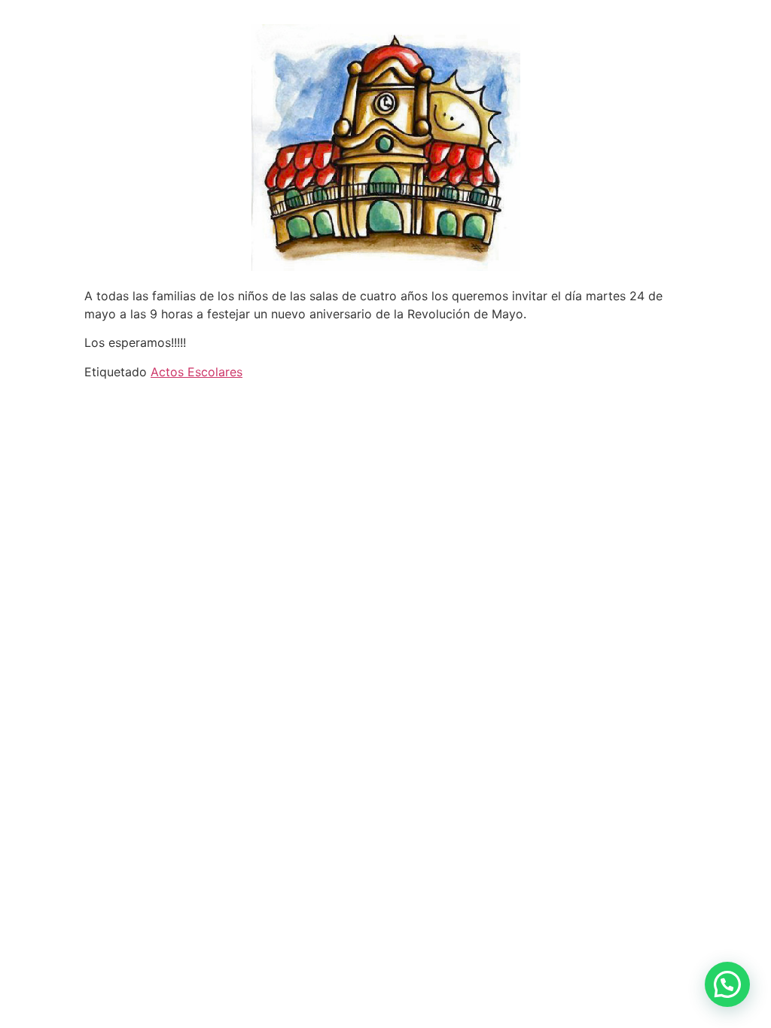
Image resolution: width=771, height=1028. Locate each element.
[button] (727, 984)
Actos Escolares (196, 371)
